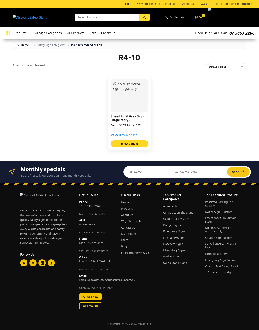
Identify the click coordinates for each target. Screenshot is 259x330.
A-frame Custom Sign (218, 272)
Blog (124, 246)
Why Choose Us (131, 221)
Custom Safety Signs (176, 219)
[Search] (144, 17)
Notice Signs (171, 256)
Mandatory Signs (174, 250)
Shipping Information (135, 252)
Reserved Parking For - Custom (219, 204)
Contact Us (128, 227)
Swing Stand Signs (175, 263)
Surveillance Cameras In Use (220, 245)
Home (125, 202)
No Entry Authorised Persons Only (218, 229)
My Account (128, 233)
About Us (127, 215)
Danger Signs (172, 225)
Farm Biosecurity (216, 254)
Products (127, 208)
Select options (129, 143)
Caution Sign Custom (218, 237)
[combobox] (107, 17)
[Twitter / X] (33, 262)
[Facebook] (23, 262)
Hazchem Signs (173, 244)
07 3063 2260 (241, 33)
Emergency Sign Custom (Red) (220, 219)
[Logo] (8, 33)
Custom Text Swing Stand (221, 266)
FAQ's (124, 240)
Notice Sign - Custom (218, 212)
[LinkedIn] (42, 262)
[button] (124, 135)
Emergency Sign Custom (220, 260)
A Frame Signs (172, 206)
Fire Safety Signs (173, 237)
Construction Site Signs (178, 212)
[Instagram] (51, 262)
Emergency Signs (174, 231)
